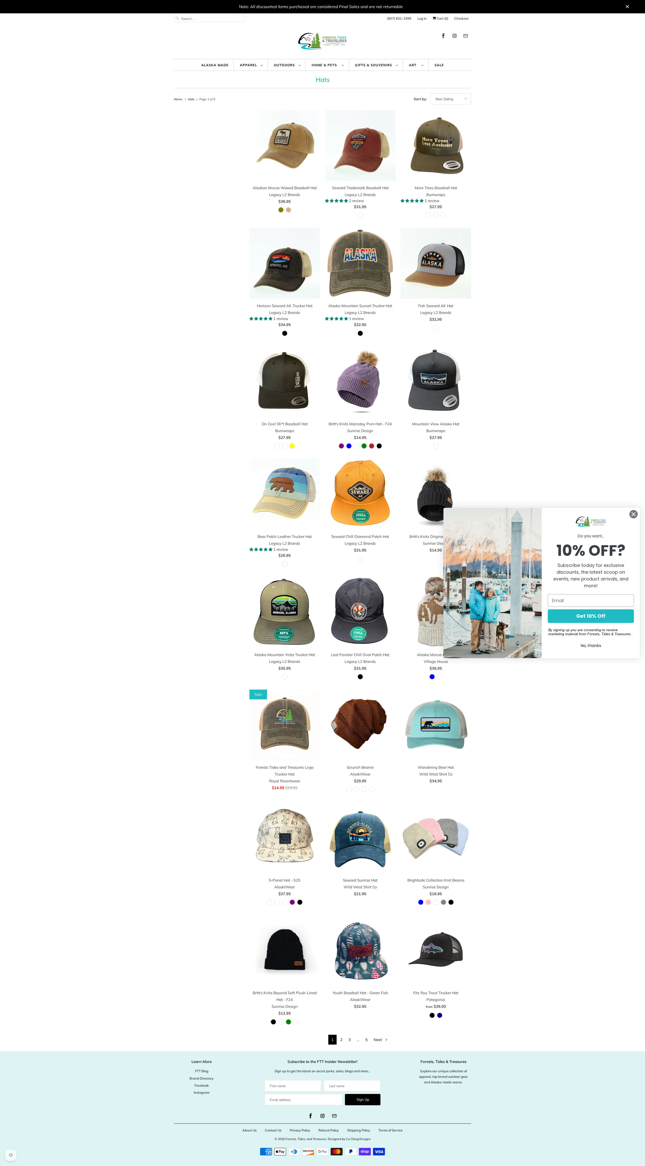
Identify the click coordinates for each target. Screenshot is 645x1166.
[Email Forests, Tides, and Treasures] (465, 36)
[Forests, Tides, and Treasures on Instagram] (454, 36)
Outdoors (285, 65)
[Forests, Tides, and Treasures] (322, 42)
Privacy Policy (300, 1130)
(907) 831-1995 (399, 18)
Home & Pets (325, 65)
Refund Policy (328, 1130)
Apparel (249, 65)
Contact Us (273, 1130)
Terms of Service (390, 1130)
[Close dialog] (633, 514)
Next (378, 1039)
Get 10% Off (590, 616)
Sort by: (421, 99)
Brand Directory (201, 1078)
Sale (439, 65)
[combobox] (209, 18)
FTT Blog (201, 1071)
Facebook (202, 1085)
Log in (422, 18)
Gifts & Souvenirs (374, 65)
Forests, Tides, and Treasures (306, 1139)
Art (414, 65)
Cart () (442, 18)
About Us (249, 1130)
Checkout (461, 18)
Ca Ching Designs (358, 1139)
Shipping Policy (358, 1130)
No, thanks (590, 646)
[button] (337, 200)
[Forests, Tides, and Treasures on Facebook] (443, 36)
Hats (323, 79)
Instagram (201, 1092)
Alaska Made (215, 65)
